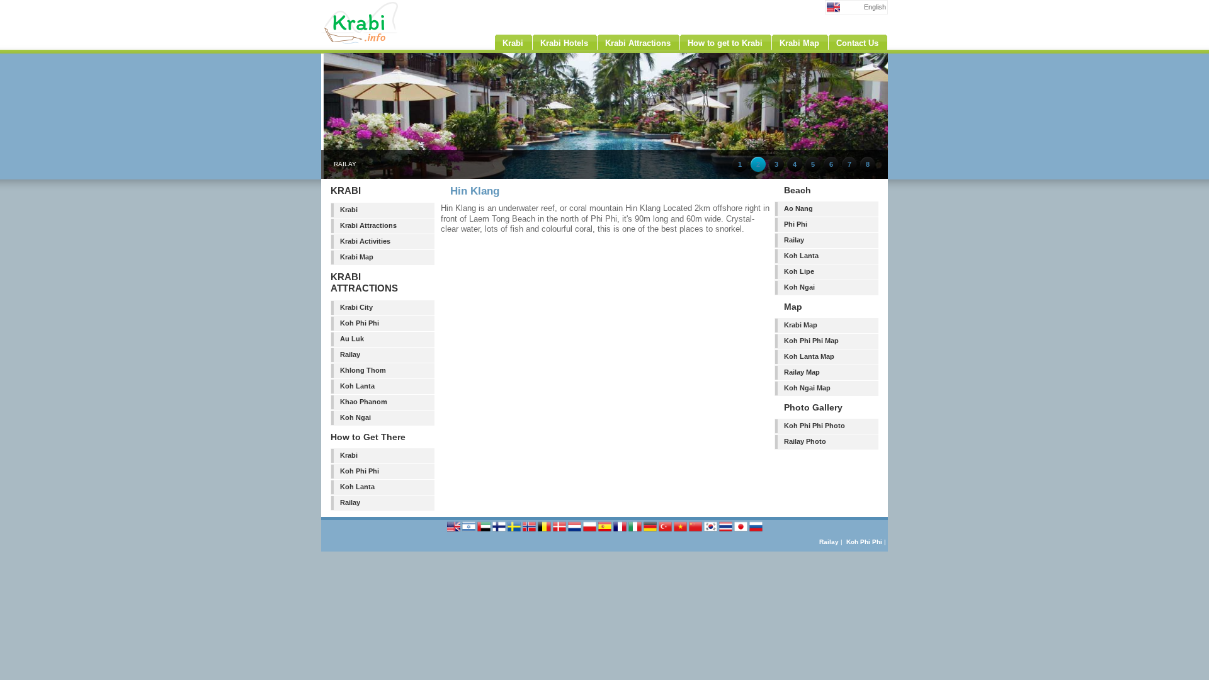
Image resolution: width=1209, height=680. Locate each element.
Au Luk (352, 339)
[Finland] (500, 531)
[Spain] (605, 531)
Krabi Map (356, 257)
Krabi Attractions (368, 225)
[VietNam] (681, 531)
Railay (350, 354)
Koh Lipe (799, 271)
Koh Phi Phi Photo (814, 425)
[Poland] (590, 531)
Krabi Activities (365, 241)
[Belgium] (545, 531)
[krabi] (384, 41)
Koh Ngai (355, 417)
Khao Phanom (363, 401)
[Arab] (484, 531)
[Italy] (636, 531)
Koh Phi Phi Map (811, 340)
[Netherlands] (575, 531)
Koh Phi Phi (359, 323)
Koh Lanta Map (809, 356)
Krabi (349, 209)
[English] (454, 531)
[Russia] (756, 531)
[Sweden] (515, 531)
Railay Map (802, 372)
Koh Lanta (357, 386)
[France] (620, 531)
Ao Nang (798, 208)
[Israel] (469, 531)
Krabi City (356, 307)
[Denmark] (560, 531)
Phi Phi (795, 224)
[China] (696, 531)
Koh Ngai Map (807, 388)
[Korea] (711, 531)
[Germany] (651, 531)
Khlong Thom (363, 370)
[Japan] (741, 531)
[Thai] (726, 531)
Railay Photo (805, 441)
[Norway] (530, 531)
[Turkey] (666, 531)
